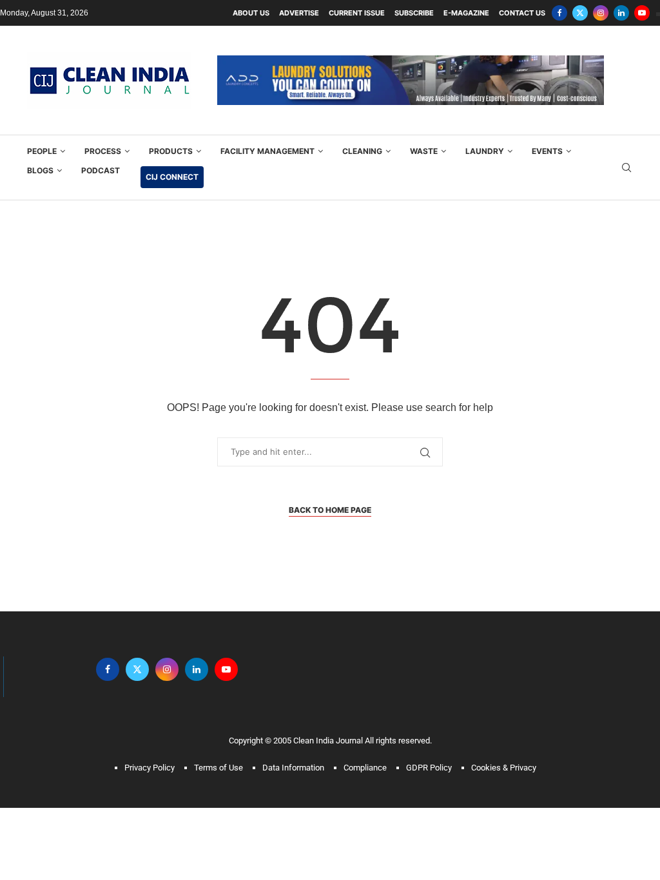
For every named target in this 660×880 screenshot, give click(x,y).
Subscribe (414, 12)
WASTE (424, 151)
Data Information (293, 767)
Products (171, 151)
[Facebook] (559, 13)
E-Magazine (466, 12)
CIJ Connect (172, 177)
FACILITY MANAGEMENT (267, 151)
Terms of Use (218, 767)
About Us (251, 12)
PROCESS (102, 151)
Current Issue (357, 12)
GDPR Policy (429, 767)
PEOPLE (42, 151)
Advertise (299, 12)
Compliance (365, 767)
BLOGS (40, 170)
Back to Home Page (330, 510)
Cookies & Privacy (503, 767)
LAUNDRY (484, 151)
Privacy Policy (149, 767)
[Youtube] (642, 13)
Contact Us (522, 12)
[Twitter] (580, 13)
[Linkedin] (621, 13)
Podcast (100, 170)
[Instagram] (600, 13)
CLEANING (362, 151)
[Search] (626, 168)
